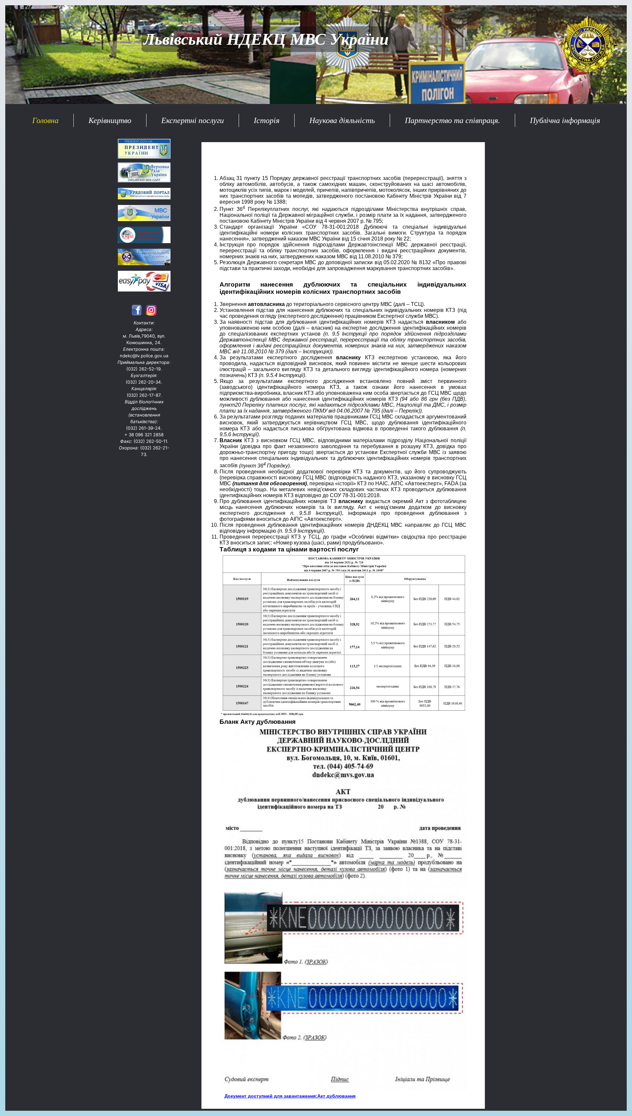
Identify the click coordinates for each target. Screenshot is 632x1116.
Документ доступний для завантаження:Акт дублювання (290, 1096)
